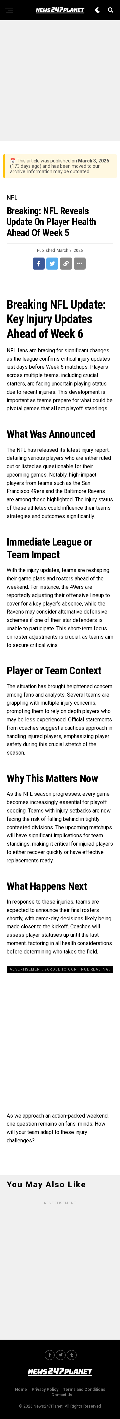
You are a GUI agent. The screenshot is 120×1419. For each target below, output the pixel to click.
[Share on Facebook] (39, 264)
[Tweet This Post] (52, 264)
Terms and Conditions (84, 1389)
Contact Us (61, 1395)
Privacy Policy (45, 1389)
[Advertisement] (60, 80)
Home (21, 1389)
